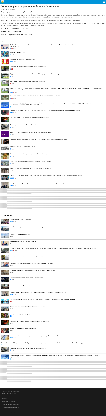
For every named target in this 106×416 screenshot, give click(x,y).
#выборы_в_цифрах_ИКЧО (17, 52)
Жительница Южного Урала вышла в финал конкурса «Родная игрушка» (30, 161)
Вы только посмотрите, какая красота (20, 314)
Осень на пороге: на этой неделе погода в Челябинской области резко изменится (33, 154)
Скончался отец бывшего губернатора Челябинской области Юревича (29, 117)
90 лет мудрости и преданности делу (20, 219)
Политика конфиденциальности (11, 404)
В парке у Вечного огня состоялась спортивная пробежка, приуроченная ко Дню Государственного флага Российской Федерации (46, 175)
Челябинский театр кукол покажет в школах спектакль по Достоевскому (30, 227)
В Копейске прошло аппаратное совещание (22, 59)
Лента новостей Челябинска (10, 413)
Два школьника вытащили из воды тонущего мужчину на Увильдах (29, 256)
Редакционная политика (9, 401)
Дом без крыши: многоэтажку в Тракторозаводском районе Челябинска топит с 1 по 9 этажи (35, 95)
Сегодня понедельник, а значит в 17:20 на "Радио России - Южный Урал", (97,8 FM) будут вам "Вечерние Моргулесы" (43, 299)
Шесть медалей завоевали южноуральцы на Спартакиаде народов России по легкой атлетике (36, 335)
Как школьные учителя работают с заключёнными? (24, 285)
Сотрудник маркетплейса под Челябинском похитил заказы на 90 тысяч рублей (32, 270)
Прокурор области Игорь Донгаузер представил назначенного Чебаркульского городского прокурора (38, 183)
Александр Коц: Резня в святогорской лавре (22, 146)
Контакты (4, 399)
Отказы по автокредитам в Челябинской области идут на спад (27, 306)
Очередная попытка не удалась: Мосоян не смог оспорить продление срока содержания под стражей (38, 139)
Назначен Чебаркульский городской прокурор (23, 241)
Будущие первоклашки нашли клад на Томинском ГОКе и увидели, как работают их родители (36, 74)
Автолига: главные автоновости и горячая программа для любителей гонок (31, 263)
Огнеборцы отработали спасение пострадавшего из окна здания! (28, 66)
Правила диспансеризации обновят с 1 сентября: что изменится (28, 125)
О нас (3, 396)
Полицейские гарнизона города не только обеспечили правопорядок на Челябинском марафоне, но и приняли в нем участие (45, 110)
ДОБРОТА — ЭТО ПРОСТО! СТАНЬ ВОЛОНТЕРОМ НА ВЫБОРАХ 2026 (30, 132)
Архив (3, 410)
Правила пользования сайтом (10, 407)
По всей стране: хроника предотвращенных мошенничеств (26, 277)
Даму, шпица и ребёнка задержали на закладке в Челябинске (27, 81)
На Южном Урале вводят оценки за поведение (23, 328)
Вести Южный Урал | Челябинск (12, 31)
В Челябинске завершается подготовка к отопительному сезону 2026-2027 (31, 168)
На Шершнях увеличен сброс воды (20, 234)
